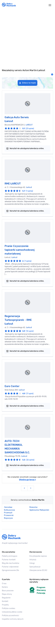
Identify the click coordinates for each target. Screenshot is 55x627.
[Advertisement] (27, 39)
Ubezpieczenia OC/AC (38, 570)
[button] (14, 612)
